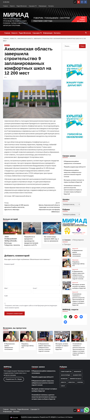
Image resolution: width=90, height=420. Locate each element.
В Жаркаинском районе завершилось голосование (72, 162)
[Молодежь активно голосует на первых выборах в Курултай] (66, 285)
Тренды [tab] (67, 244)
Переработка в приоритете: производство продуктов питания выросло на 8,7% (31, 241)
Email (35, 288)
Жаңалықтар (25, 339)
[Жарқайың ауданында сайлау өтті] (66, 263)
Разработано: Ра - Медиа (14, 379)
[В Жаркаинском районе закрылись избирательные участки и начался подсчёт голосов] (66, 274)
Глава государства (66, 371)
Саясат (63, 385)
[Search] (86, 32)
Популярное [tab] (78, 240)
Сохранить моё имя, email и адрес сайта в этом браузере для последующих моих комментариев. (31, 307)
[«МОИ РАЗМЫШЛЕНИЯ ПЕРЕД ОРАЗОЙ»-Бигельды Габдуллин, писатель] (12, 228)
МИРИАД (16, 14)
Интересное (64, 378)
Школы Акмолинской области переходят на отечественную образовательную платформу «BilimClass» (49, 207)
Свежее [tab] (67, 240)
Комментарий (9, 264)
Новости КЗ (13, 232)
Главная (5, 6)
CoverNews (60, 417)
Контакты (51, 6)
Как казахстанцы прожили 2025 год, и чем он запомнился (51, 239)
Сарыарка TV (33, 6)
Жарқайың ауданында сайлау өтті (75, 167)
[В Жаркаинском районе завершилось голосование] (66, 252)
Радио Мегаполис (22, 6)
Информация (42, 6)
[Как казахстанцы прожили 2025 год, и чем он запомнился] (52, 228)
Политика (52, 232)
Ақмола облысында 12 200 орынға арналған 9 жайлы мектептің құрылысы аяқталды (16, 206)
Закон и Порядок (65, 375)
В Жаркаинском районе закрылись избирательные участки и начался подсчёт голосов (72, 173)
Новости (12, 6)
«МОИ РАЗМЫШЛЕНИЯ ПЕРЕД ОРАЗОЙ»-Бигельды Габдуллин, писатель (12, 241)
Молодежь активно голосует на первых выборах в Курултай (74, 181)
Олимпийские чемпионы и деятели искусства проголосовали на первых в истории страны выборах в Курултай (73, 190)
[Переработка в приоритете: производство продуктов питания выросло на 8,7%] (32, 228)
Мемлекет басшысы (75, 378)
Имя (6, 288)
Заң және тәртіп (77, 375)
